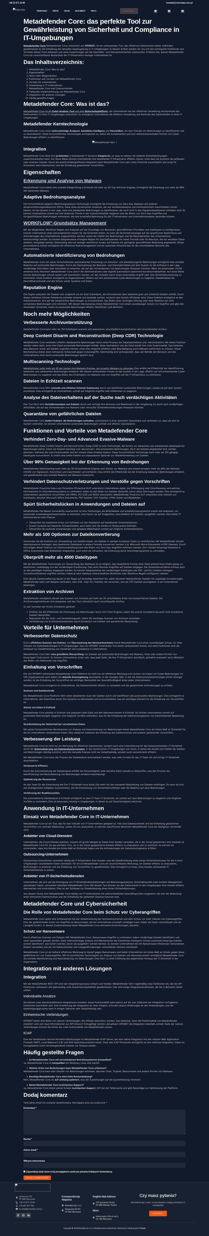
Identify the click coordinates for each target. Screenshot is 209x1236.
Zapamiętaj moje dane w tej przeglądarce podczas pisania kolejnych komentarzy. (69, 1171)
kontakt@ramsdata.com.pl (179, 2)
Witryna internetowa (34, 1161)
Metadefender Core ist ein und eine (65, 111)
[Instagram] (23, 1215)
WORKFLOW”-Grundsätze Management (64, 222)
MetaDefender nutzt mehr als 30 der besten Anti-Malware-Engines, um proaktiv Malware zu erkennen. (78, 368)
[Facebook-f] (18, 1215)
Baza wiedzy (80, 11)
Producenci (42, 11)
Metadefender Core (34, 45)
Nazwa (27, 1139)
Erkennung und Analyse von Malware (62, 180)
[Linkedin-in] (28, 1215)
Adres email (30, 1150)
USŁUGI (67, 11)
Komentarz (30, 1108)
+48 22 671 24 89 (17, 2)
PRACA (93, 11)
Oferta (55, 11)
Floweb (143, 1228)
